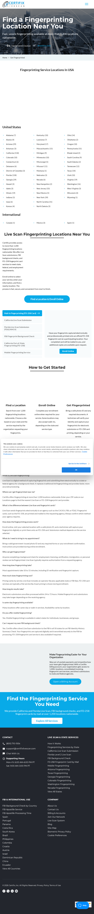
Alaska (9, 140)
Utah (69, 175)
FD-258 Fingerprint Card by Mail (63, 762)
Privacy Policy (43, 885)
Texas (69, 171)
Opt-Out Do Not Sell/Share (77, 464)
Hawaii (9, 184)
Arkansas (10, 148)
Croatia (5, 846)
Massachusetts (43, 148)
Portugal (6, 820)
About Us (52, 806)
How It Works (54, 743)
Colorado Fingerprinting (59, 780)
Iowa (8, 202)
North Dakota (42, 206)
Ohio (69, 135)
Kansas (9, 206)
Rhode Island (72, 153)
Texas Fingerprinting (58, 773)
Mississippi (41, 162)
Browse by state (44, 46)
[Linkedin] (12, 891)
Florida (9, 175)
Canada (9, 223)
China (5, 861)
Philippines (7, 839)
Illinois (9, 193)
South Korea (8, 832)
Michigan (40, 153)
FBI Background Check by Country (19, 806)
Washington (72, 184)
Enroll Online (68, 351)
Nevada (40, 180)
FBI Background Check (59, 758)
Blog (50, 824)
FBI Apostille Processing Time (16, 813)
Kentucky (40, 135)
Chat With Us (12, 753)
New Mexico (42, 193)
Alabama (9, 135)
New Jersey (41, 188)
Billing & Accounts (56, 813)
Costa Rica (7, 828)
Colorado (9, 157)
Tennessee (71, 166)
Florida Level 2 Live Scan (59, 754)
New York (40, 197)
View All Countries (11, 869)
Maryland (40, 144)
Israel (5, 854)
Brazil (5, 835)
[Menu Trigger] (86, 4)
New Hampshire (43, 184)
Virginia (70, 180)
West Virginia (72, 188)
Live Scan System (56, 820)
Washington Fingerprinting (61, 784)
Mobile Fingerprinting (58, 766)
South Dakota (72, 162)
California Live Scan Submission (63, 751)
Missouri (40, 166)
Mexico (40, 223)
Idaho (8, 188)
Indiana (9, 197)
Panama (6, 824)
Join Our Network (56, 817)
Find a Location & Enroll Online (47, 299)
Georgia (9, 180)
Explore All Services (47, 720)
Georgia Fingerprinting (59, 777)
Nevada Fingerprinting (59, 788)
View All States (55, 791)
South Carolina (73, 157)
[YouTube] (16, 891)
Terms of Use (55, 885)
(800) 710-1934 (13, 743)
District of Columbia (14, 171)
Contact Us (53, 809)
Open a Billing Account (65, 681)
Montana (40, 171)
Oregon (70, 144)
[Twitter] (8, 891)
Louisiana (40, 140)
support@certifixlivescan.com (21, 748)
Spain (69, 223)
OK (76, 470)
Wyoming (71, 197)
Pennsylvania (72, 148)
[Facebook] (3, 891)
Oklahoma (71, 140)
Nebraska (40, 175)
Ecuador (6, 865)
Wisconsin (71, 193)
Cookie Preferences (57, 835)
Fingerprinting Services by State (63, 747)
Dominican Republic (12, 857)
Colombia (7, 843)
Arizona (9, 144)
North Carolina (43, 202)
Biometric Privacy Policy (59, 832)
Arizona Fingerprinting (59, 769)
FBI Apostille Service (12, 809)
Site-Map (52, 828)
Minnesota (41, 157)
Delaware (10, 166)
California (10, 153)
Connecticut (11, 162)
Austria (5, 850)
